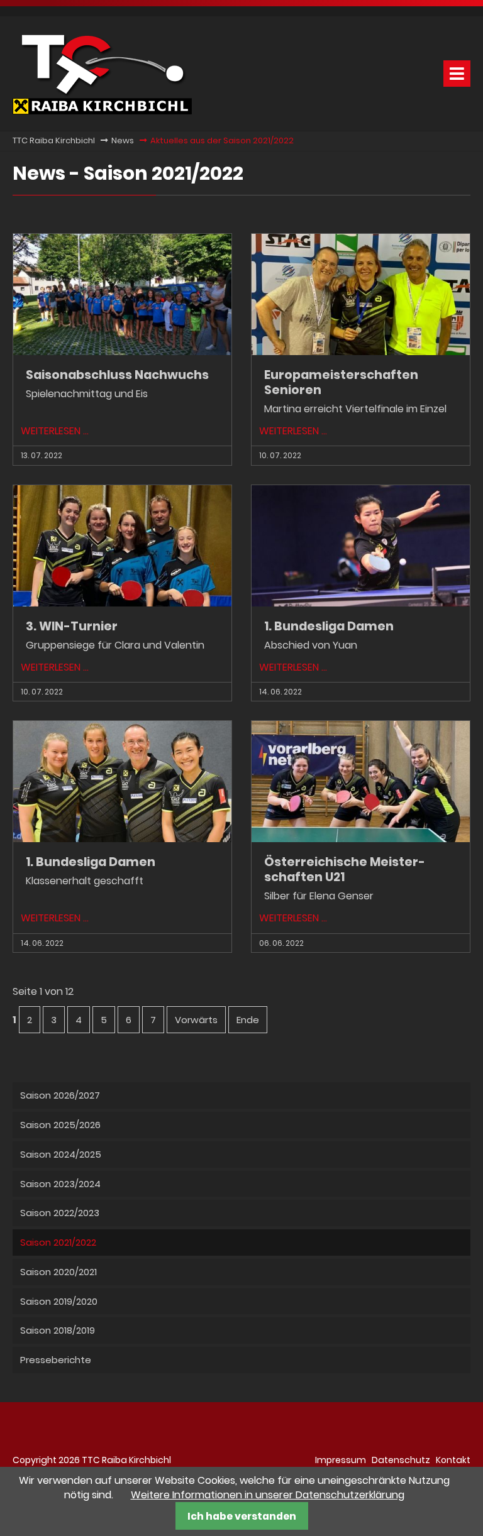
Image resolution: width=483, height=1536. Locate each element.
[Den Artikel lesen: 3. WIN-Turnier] (122, 603)
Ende (247, 1019)
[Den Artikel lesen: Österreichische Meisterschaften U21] (361, 838)
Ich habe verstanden (241, 1516)
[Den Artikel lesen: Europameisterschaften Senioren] (361, 351)
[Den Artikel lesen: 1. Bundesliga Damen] (361, 603)
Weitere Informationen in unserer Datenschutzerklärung (267, 1495)
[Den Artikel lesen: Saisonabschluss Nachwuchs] (122, 351)
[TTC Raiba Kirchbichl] (102, 111)
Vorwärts (196, 1019)
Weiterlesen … (55, 431)
